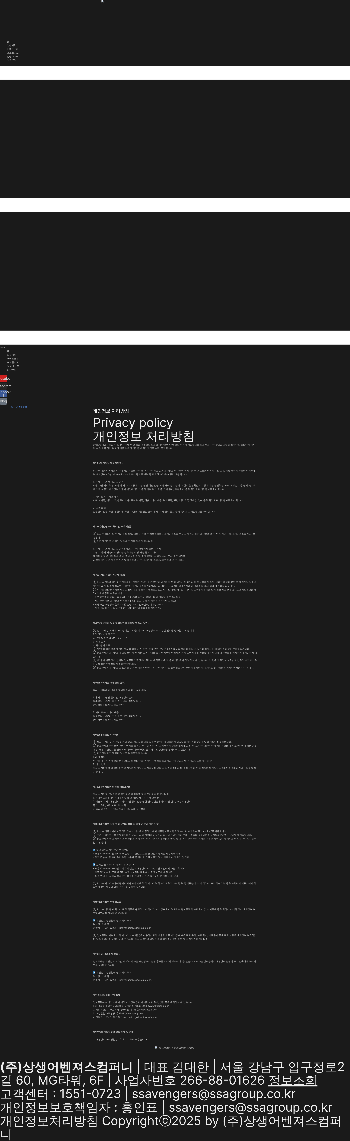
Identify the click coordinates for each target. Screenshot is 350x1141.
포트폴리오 (13, 52)
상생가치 (11, 45)
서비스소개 (13, 49)
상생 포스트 (13, 56)
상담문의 (11, 60)
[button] (175, 207)
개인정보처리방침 (49, 1120)
